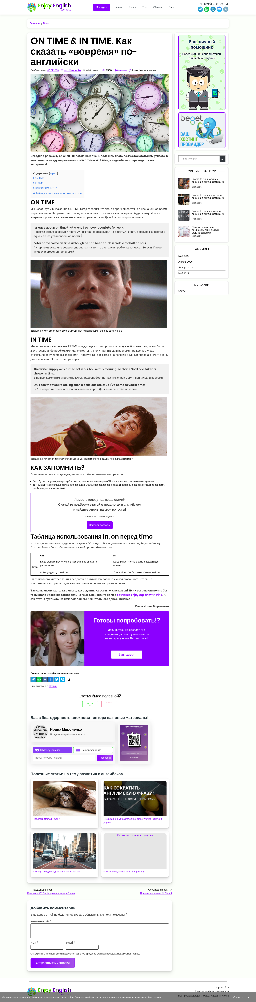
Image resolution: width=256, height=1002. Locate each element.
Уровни (132, 7)
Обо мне (158, 7)
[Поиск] (222, 159)
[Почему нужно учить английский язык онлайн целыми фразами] (183, 231)
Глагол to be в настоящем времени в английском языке (208, 213)
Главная (35, 23)
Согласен (238, 997)
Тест (144, 7)
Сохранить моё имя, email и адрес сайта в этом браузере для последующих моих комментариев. (86, 953)
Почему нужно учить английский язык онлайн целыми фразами (205, 230)
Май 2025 (183, 256)
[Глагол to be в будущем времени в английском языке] (183, 183)
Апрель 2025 (185, 261)
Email (70, 943)
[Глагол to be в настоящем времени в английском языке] (183, 215)
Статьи (53, 686)
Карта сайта (222, 987)
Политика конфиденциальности (211, 991)
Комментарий (41, 921)
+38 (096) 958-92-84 (213, 4)
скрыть (53, 173)
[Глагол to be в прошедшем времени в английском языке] (183, 199)
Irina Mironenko (72, 70)
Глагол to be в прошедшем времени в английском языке (208, 197)
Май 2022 (183, 273)
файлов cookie (153, 997)
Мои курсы (102, 7)
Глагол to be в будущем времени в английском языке (208, 181)
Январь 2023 (185, 267)
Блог (171, 7)
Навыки (118, 7)
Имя (34, 943)
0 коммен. (121, 70)
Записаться (127, 654)
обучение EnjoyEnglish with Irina (139, 595)
